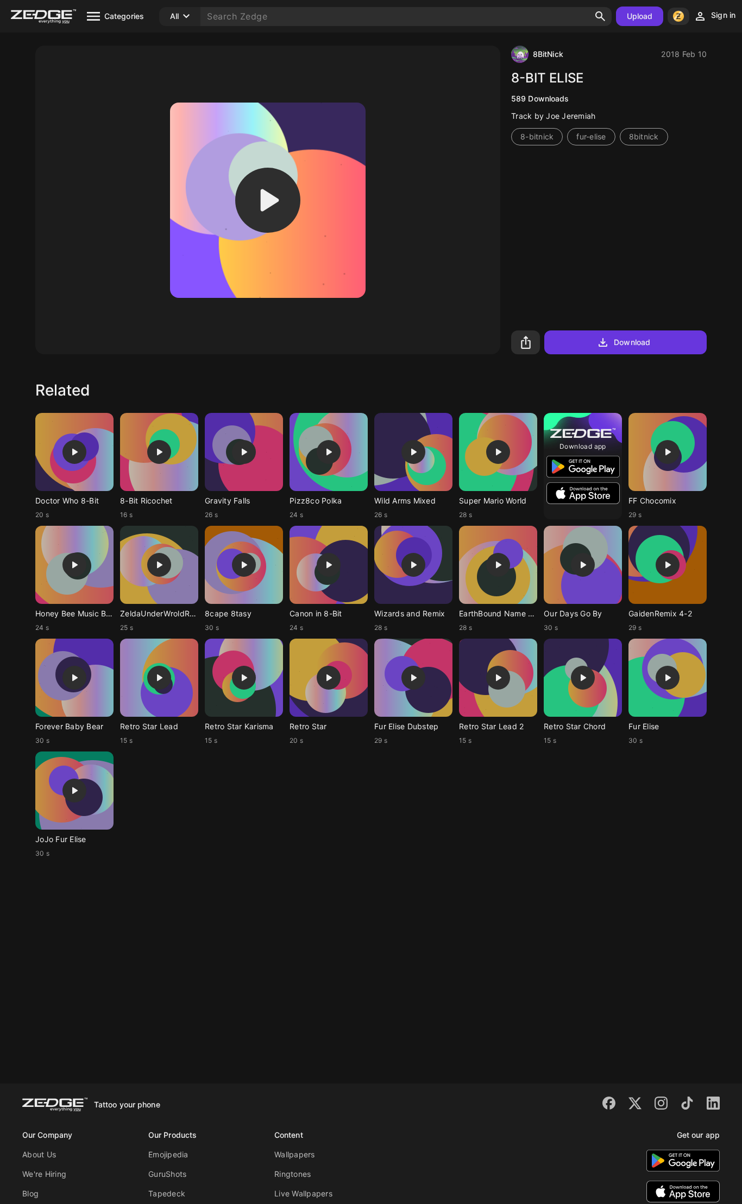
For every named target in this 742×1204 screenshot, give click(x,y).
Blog (30, 1193)
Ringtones (292, 1173)
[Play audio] (267, 200)
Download (632, 342)
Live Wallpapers (303, 1193)
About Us (39, 1154)
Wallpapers (294, 1154)
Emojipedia (168, 1154)
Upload (640, 16)
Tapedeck (166, 1193)
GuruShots (167, 1173)
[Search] (600, 16)
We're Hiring (44, 1173)
